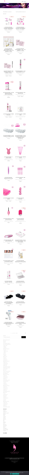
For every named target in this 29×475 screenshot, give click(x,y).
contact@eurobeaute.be (15, 441)
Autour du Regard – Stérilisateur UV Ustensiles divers (20, 323)
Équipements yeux (7, 52)
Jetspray (4, 421)
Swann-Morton (5, 428)
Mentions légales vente (14, 461)
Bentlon (4, 413)
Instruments (5, 159)
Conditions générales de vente (14, 460)
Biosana (4, 414)
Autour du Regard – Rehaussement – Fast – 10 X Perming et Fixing (20, 49)
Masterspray (5, 425)
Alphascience (5, 411)
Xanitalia (4, 430)
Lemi (4, 423)
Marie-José (4, 424)
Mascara (24, 115)
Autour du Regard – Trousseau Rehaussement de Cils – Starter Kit (9, 28)
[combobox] (20, 12)
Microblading (20, 221)
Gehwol (4, 417)
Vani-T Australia (5, 429)
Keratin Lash (8, 95)
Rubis (4, 427)
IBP (3, 420)
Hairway (4, 418)
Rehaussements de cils (8, 53)
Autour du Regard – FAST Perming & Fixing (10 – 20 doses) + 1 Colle (8, 72)
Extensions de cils (18, 115)
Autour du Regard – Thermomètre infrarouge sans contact (8, 323)
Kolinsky (4, 422)
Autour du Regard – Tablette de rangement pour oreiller (8, 302)
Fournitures (10, 52)
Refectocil (4, 426)
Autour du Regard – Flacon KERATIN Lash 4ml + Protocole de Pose (8, 93)
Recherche (4, 335)
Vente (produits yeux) (10, 115)
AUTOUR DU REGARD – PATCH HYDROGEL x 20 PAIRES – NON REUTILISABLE (20, 241)
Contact (14, 462)
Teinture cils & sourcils (10, 221)
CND (4, 415)
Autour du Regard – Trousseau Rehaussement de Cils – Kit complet (20, 28)
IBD (3, 420)
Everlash (4, 416)
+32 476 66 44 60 (16, 442)
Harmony (4, 419)
